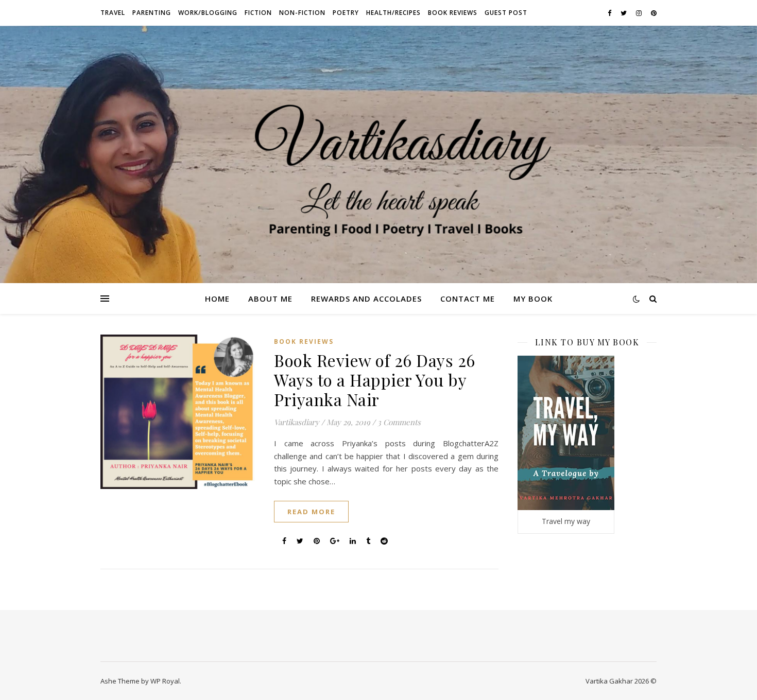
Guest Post (506, 12)
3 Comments (399, 422)
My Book (533, 298)
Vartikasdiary (296, 422)
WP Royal (165, 681)
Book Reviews (452, 12)
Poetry (346, 12)
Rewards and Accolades (366, 298)
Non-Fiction (302, 12)
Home (217, 298)
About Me (270, 298)
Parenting (151, 12)
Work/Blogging (207, 12)
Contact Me (467, 298)
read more (311, 511)
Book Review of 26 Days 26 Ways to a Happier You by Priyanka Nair (374, 379)
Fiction (258, 12)
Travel (112, 12)
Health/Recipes (393, 12)
